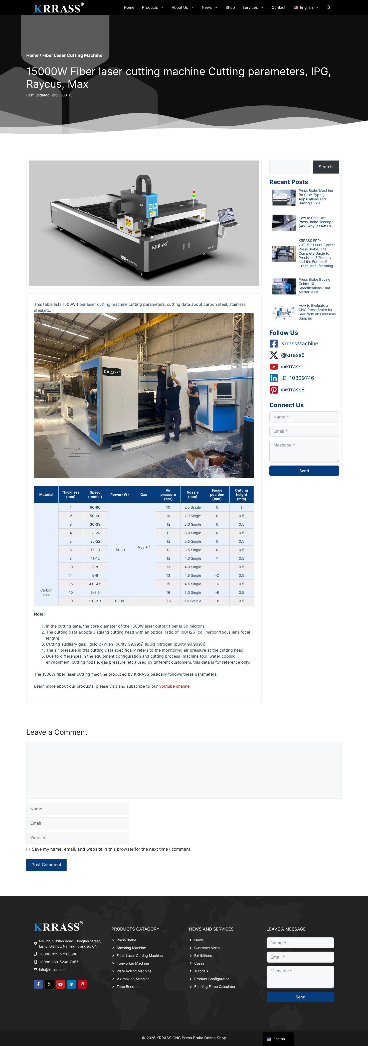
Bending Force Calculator (214, 986)
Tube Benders (128, 986)
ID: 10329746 (297, 378)
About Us (180, 7)
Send (304, 470)
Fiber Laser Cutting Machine (72, 55)
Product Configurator (211, 979)
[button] (328, 7)
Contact (278, 7)
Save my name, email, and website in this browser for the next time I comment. (112, 849)
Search (326, 166)
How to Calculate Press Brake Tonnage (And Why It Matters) (316, 222)
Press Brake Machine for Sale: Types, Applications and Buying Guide (316, 196)
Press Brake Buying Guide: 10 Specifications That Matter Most (314, 285)
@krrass (291, 366)
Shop (230, 7)
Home (129, 7)
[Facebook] (38, 984)
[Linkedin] (71, 984)
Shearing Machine (131, 948)
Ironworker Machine (133, 963)
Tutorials (201, 971)
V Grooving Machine (133, 979)
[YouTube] (60, 984)
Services (250, 7)
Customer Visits (207, 948)
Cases (199, 963)
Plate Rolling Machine (134, 971)
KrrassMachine (299, 343)
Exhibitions (203, 955)
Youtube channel (175, 686)
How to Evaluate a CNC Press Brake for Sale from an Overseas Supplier (317, 311)
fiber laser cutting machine (102, 304)
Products (150, 7)
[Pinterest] (82, 984)
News (207, 7)
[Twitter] (49, 984)
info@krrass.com (52, 969)
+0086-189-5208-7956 (59, 962)
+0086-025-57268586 (58, 954)
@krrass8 (293, 355)
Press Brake (126, 940)
